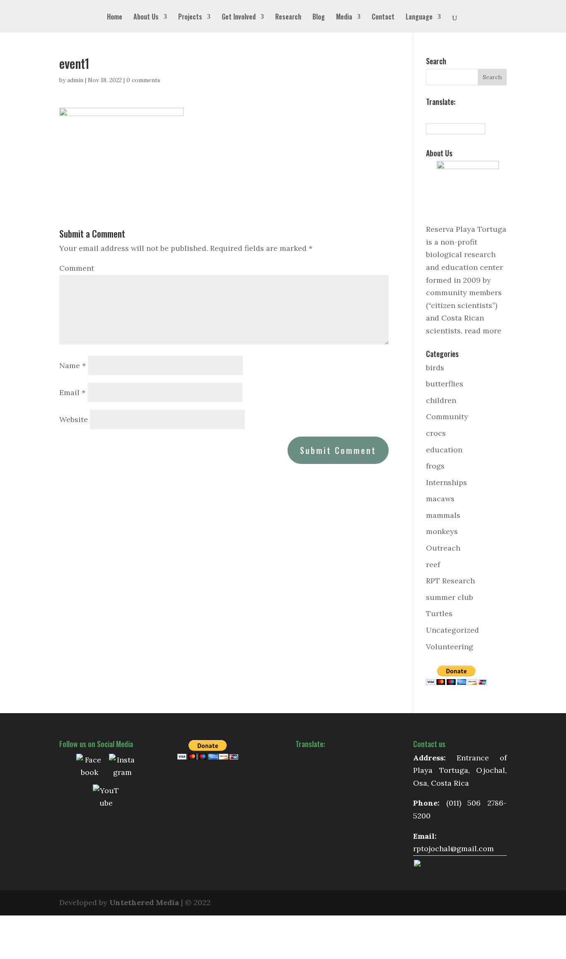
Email (72, 392)
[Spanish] (430, 115)
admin (75, 80)
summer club (449, 597)
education (444, 449)
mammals (443, 515)
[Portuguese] (466, 115)
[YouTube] (106, 797)
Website (73, 419)
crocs (436, 433)
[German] (457, 115)
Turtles (439, 613)
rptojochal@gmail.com (453, 848)
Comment (76, 268)
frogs (435, 466)
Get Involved (239, 18)
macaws (440, 498)
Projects (190, 18)
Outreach (443, 548)
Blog (318, 18)
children (441, 400)
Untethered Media (144, 902)
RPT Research (450, 580)
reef (433, 564)
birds (435, 367)
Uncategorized (452, 630)
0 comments (143, 80)
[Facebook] (89, 767)
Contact (383, 18)
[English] (439, 115)
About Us (146, 18)
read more (482, 330)
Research (288, 18)
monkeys (442, 531)
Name (72, 365)
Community (447, 416)
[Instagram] (122, 767)
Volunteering (449, 646)
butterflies (444, 383)
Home (114, 18)
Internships (446, 482)
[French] (448, 115)
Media (344, 18)
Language (419, 18)
